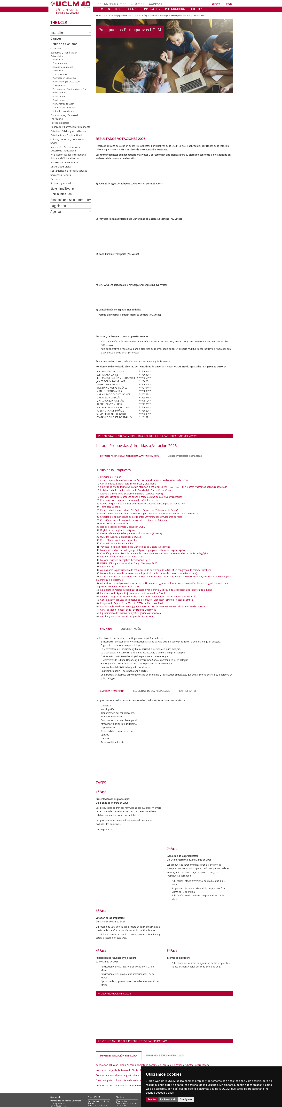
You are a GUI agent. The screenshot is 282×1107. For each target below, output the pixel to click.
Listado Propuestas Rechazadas (185, 455)
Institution (57, 32)
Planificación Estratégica (65, 77)
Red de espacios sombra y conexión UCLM (123, 526)
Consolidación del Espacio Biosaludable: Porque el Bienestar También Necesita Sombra (146, 599)
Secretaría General (60, 174)
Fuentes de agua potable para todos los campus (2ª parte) (131, 533)
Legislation (58, 205)
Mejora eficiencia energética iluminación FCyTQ (125, 560)
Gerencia (55, 178)
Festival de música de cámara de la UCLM (122, 556)
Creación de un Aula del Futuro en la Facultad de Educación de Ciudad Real (135, 1085)
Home (99, 15)
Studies (120, 1097)
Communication (61, 194)
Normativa (58, 70)
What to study (122, 1101)
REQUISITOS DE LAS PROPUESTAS (151, 690)
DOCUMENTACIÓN (130, 628)
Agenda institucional (63, 66)
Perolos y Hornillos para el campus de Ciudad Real (126, 616)
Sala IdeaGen (107, 566)
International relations (98, 1101)
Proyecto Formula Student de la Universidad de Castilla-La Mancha (135, 546)
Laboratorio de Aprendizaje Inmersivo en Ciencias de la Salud (132, 593)
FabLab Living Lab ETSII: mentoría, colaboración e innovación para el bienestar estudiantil (148, 596)
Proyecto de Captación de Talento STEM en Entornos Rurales (132, 603)
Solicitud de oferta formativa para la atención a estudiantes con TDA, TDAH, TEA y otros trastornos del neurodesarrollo (164, 486)
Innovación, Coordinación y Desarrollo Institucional (65, 148)
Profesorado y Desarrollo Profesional (64, 116)
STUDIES (114, 9)
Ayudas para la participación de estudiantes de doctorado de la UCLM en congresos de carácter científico (156, 569)
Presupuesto (59, 85)
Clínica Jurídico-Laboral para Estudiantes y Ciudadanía (128, 483)
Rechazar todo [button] (168, 1099)
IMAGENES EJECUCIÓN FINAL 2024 (118, 1055)
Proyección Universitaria (64, 162)
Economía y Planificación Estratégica (153, 15)
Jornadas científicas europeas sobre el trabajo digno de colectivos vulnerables (141, 496)
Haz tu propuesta (105, 829)
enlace (166, 361)
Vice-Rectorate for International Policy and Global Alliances (68, 156)
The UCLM (58, 22)
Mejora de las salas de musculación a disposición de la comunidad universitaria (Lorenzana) (148, 573)
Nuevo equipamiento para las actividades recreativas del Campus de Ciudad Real (143, 503)
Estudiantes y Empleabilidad (66, 135)
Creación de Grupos (111, 476)
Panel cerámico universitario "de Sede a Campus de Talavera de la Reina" (139, 510)
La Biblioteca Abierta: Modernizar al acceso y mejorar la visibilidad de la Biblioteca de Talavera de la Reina (156, 589)
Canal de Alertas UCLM (64, 107)
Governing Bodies (62, 188)
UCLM (99, 9)
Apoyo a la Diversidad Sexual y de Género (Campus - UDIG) (131, 493)
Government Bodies (97, 1105)
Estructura (58, 59)
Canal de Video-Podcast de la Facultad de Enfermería (128, 609)
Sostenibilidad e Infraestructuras (68, 170)
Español (216, 3)
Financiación (59, 96)
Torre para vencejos (111, 506)
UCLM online (122, 1105)
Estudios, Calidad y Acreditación (68, 130)
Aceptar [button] (152, 1099)
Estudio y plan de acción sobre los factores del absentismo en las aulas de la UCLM (144, 480)
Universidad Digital (60, 166)
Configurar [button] (186, 1099)
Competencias (60, 63)
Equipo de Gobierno (63, 44)
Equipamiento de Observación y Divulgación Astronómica (130, 613)
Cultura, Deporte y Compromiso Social (68, 141)
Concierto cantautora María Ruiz (117, 543)
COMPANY (155, 3)
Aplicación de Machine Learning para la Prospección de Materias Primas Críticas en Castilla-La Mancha (154, 606)
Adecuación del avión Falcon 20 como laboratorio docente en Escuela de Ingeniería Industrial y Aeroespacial (153, 1064)
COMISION (106, 629)
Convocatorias (60, 74)
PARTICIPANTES (187, 690)
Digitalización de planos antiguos (118, 530)
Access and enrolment (126, 1103)
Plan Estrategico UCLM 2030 (66, 81)
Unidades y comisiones (64, 111)
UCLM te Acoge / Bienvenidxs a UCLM (120, 536)
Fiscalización (59, 99)
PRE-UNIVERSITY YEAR (111, 3)
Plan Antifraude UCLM (63, 103)
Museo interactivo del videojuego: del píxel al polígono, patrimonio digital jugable (143, 550)
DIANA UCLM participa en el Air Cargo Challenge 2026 (128, 563)
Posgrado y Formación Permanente (70, 126)
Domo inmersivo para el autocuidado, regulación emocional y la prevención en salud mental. (149, 513)
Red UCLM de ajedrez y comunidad (118, 540)
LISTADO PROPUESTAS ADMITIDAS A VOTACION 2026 (129, 455)
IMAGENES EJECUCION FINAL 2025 (165, 1055)
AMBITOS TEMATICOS (112, 691)
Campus (56, 38)
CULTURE (197, 9)
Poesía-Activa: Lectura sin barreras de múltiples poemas (129, 500)
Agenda (55, 211)
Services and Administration (69, 199)
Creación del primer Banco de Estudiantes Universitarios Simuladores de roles (141, 516)
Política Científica (59, 122)
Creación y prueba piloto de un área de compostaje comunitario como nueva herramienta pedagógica (154, 553)
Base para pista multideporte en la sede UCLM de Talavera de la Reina (133, 1080)
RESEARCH (132, 9)
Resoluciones (59, 92)
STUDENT (137, 3)
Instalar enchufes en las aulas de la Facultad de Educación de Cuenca (136, 490)
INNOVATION (152, 9)
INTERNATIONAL (175, 9)
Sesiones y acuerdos (62, 183)
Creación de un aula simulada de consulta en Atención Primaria (133, 520)
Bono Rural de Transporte (114, 523)
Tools (229, 3)
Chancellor (56, 48)
